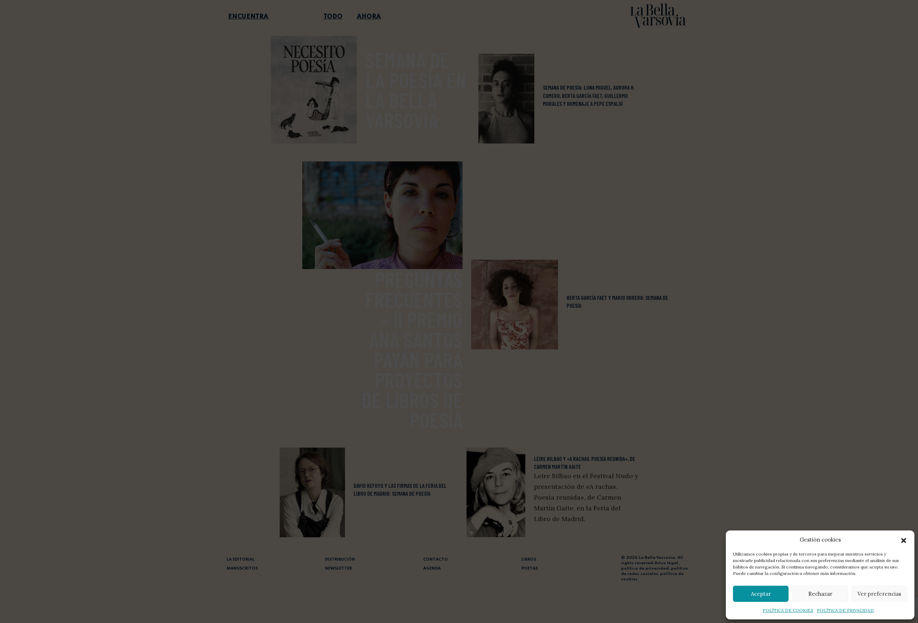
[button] (903, 539)
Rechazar (820, 593)
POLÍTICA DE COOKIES (788, 610)
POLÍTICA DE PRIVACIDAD (845, 610)
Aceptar (761, 593)
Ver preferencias (879, 593)
